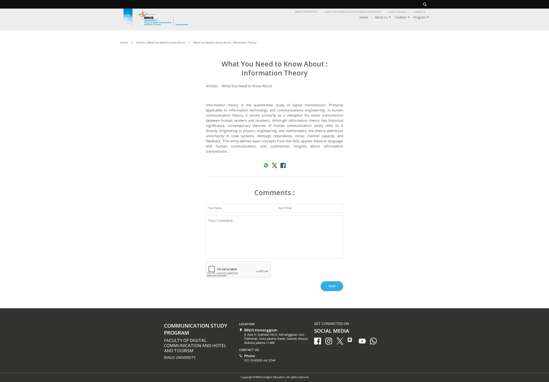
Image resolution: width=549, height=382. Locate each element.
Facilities (400, 17)
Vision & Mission (397, 12)
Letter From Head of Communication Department (352, 12)
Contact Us (419, 12)
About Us (381, 17)
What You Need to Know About (247, 86)
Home (363, 17)
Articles (212, 86)
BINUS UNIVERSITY (306, 12)
